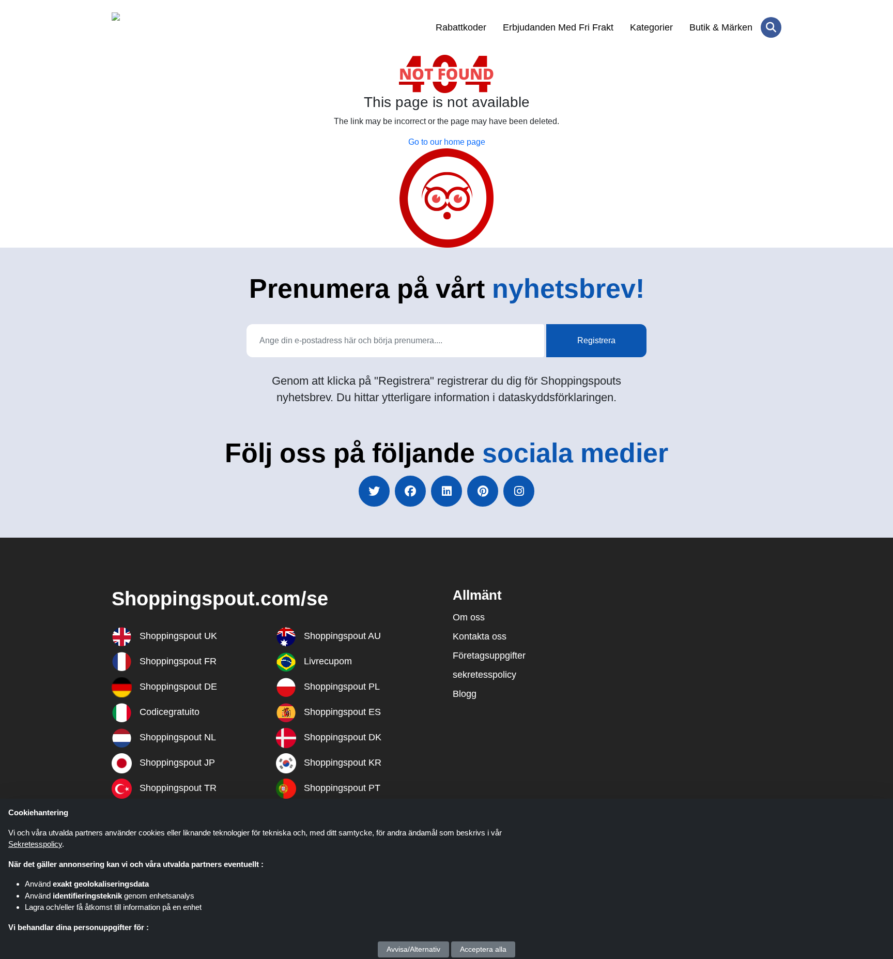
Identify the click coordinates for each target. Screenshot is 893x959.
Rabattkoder (461, 27)
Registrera (596, 340)
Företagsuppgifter (489, 655)
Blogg (464, 694)
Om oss (469, 617)
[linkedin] (446, 491)
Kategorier (651, 27)
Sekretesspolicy (35, 844)
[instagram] (518, 491)
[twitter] (374, 491)
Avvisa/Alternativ (413, 949)
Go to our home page (446, 142)
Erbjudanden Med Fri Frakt (558, 27)
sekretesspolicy (484, 674)
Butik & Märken (720, 27)
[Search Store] (771, 27)
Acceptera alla (483, 949)
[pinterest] (482, 491)
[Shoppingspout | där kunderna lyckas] (162, 27)
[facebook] (410, 491)
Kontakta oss (479, 636)
